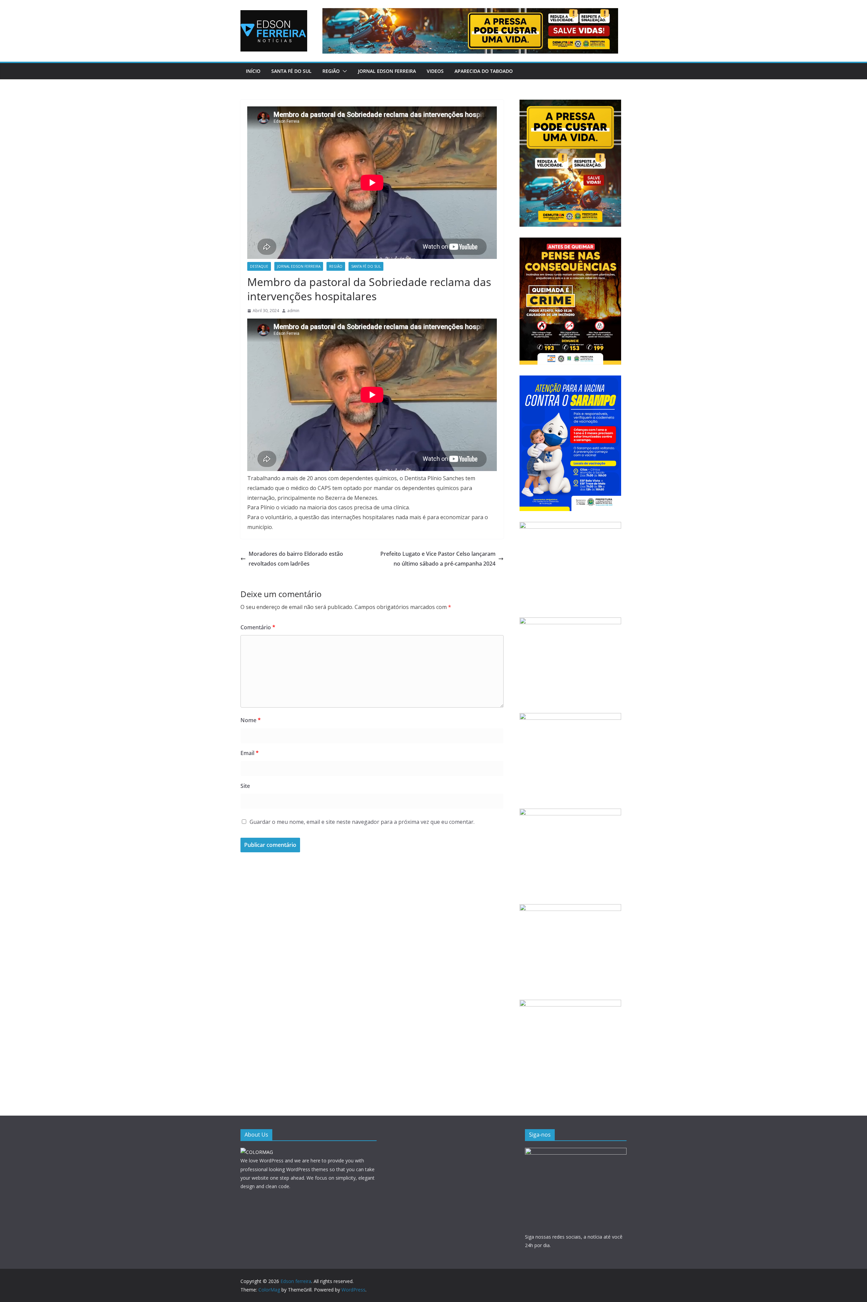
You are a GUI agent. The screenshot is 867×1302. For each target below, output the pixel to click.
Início (253, 71)
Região (331, 71)
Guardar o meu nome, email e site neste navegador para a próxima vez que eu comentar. (362, 822)
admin (293, 310)
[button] (343, 71)
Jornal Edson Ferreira (387, 71)
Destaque (259, 266)
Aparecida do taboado (483, 71)
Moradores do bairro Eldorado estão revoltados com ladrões (296, 558)
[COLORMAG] (256, 1152)
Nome (250, 720)
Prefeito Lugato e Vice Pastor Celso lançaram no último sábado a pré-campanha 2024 (437, 558)
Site (245, 786)
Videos (435, 71)
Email (249, 753)
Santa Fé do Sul (291, 71)
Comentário (257, 627)
